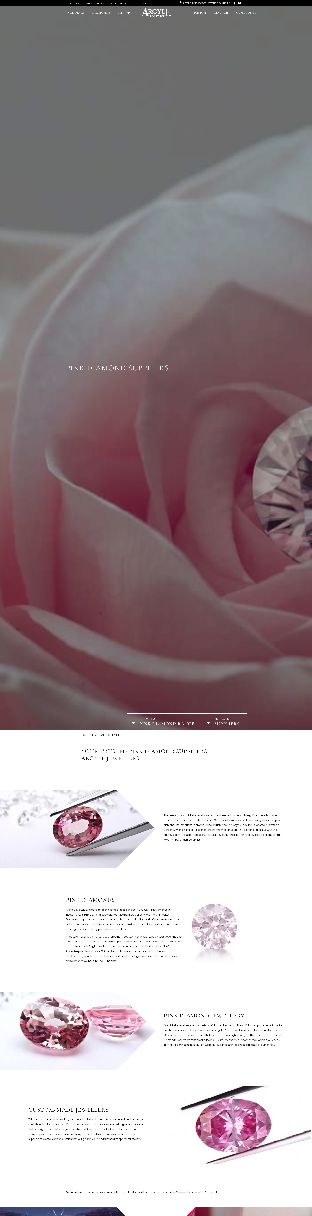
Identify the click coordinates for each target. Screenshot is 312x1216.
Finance (112, 3)
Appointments (128, 3)
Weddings (76, 12)
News (100, 3)
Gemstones (246, 12)
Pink (122, 12)
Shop (69, 3)
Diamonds (101, 12)
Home (84, 735)
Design (200, 12)
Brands (79, 3)
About (90, 3)
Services (221, 12)
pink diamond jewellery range (186, 1025)
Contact (145, 3)
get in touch (75, 946)
